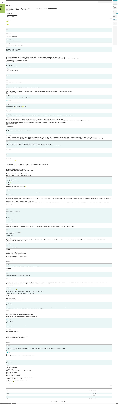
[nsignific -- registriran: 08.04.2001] (7, 95)
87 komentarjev (7, 10)
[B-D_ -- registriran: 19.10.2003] (7, 141)
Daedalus (9, 89)
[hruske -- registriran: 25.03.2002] (7, 39)
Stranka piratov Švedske (9, 5)
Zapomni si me (114, 7)
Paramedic (9, 237)
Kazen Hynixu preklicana (9, 13)
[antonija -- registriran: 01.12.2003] (7, 47)
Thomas (9, 295)
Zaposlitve (1, 9)
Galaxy (7, 391)
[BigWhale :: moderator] (7, 100)
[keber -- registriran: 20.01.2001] (7, 20)
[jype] (7, 64)
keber (8, 68)
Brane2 (9, 235)
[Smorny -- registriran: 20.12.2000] (7, 33)
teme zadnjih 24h (2, 7)
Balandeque (8, 393)
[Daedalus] (7, 89)
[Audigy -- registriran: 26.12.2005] (7, 43)
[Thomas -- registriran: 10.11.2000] (7, 295)
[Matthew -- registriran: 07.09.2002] (7, 110)
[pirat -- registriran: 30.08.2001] (7, 29)
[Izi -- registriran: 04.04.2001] (7, 52)
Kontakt (12, 403)
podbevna (9, 84)
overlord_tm (9, 268)
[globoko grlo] (7, 80)
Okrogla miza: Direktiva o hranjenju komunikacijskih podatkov (12, 15)
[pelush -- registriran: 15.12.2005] (7, 75)
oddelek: (55, 401)
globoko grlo (9, 80)
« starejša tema (52, 401)
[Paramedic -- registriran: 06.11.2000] (7, 238)
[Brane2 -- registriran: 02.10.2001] (7, 229)
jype (8, 63)
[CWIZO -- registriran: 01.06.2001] (7, 244)
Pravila (1, 403)
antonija (9, 47)
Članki (1, 8)
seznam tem (114, 16)
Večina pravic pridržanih (4, 403)
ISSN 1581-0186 (14, 403)
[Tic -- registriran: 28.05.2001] (7, 129)
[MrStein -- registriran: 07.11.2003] (7, 209)
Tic (8, 128)
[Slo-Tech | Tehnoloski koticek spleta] (3, 2)
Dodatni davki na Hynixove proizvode (10, 16)
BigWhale (9, 352)
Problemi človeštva (10, 397)
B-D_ (8, 141)
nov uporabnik (114, 11)
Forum (1, 6)
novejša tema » (65, 401)
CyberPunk (9, 189)
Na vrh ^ (117, 403)
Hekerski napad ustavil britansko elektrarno (11, 0)
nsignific (9, 95)
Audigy (9, 43)
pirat (8, 29)
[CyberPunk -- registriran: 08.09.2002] (7, 190)
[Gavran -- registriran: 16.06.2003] (7, 114)
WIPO (21, 8)
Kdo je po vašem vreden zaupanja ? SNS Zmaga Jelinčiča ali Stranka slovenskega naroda (16, 396)
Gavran (9, 113)
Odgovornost (7, 403)
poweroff (7, 395)
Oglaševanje (10, 403)
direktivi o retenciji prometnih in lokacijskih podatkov (52, 8)
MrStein (9, 221)
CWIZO (9, 243)
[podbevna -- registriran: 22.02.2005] (7, 84)
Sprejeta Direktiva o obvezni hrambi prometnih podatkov (11, 14)
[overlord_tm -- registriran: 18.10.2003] (7, 268)
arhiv (1, 5)
